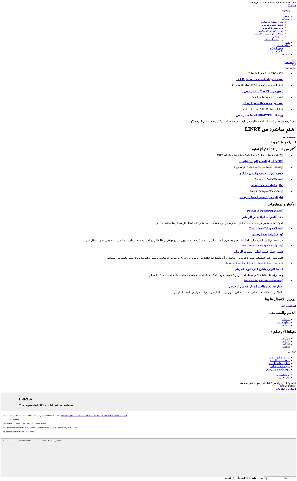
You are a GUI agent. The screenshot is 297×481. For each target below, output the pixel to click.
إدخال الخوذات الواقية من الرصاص (262, 216)
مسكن (286, 16)
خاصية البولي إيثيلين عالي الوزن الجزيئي (259, 269)
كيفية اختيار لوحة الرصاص (267, 234)
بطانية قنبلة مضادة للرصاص (266, 185)
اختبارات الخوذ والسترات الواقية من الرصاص (256, 286)
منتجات (286, 19)
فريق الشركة (276, 48)
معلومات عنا (283, 45)
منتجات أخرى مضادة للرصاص (268, 33)
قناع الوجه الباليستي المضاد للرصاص (261, 197)
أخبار (287, 42)
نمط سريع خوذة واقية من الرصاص (262, 103)
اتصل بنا (286, 54)
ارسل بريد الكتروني (286, 388)
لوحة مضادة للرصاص (272, 27)
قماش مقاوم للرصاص (272, 25)
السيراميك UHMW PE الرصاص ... (262, 91)
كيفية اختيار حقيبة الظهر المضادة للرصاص (257, 251)
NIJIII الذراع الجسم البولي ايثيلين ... (261, 161)
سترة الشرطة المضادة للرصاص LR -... (259, 79)
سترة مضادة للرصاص (272, 22)
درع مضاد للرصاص (273, 39)
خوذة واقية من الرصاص (271, 30)
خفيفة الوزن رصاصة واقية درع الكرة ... (260, 173)
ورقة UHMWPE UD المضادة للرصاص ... (258, 115)
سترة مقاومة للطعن (273, 36)
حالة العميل (277, 51)
